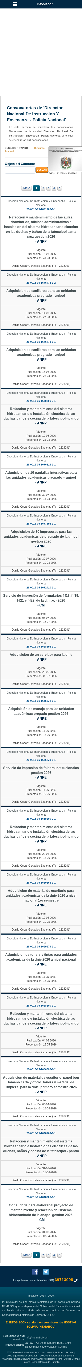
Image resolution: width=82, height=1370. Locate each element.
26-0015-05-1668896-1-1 (41, 646)
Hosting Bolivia (29, 1362)
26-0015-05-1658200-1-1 (41, 1005)
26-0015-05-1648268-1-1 (41, 1133)
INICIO (26, 188)
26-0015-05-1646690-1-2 (41, 1069)
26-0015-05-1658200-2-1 (41, 818)
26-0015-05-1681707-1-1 (41, 209)
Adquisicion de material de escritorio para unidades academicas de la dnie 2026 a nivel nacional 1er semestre (41, 895)
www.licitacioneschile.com (60, 1352)
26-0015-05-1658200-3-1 (41, 400)
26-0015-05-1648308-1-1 (41, 1197)
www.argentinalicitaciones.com (22, 1355)
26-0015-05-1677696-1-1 (41, 523)
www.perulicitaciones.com (49, 1359)
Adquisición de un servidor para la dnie (41, 654)
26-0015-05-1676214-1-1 (41, 464)
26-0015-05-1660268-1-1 (41, 882)
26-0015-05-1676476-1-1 (41, 341)
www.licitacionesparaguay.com (18, 1359)
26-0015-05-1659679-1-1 (41, 946)
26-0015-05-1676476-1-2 (41, 282)
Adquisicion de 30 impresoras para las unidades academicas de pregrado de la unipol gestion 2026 (41, 536)
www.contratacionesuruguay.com (57, 1355)
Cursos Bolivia (71, 1359)
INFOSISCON (17, 1322)
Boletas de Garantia (49, 1362)
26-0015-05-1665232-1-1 (41, 700)
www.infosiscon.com (34, 1352)
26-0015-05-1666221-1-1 (41, 759)
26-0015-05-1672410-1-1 (41, 587)
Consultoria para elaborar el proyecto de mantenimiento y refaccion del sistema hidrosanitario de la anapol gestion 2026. (41, 1210)
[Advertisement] (41, 47)
